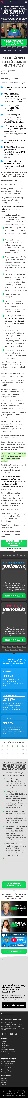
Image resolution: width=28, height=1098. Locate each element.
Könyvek (3, 1084)
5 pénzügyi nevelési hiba (7, 1072)
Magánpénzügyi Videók (7, 1053)
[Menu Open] (25, 2)
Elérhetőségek (5, 1045)
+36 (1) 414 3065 (8, 1022)
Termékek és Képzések (7, 1049)
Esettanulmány (5, 1070)
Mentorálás (4, 1078)
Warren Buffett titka (6, 1068)
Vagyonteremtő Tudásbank (8, 1051)
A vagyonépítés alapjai (7, 1063)
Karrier (3, 1047)
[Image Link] (14, 2)
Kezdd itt (3, 1041)
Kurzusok (3, 1082)
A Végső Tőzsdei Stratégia (8, 1061)
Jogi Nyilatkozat (8, 1093)
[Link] (2, 2)
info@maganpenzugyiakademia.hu (13, 1024)
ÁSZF (14, 1093)
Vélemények (4, 1055)
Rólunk (3, 1043)
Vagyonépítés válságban (7, 1065)
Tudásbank (4, 1080)
